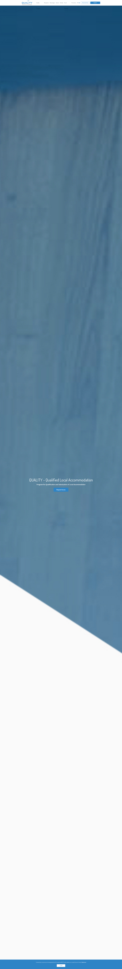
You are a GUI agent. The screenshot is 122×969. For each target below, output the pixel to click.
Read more (84, 962)
